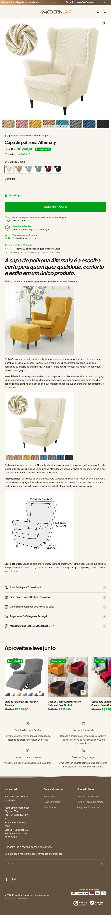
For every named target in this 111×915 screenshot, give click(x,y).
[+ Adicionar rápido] (39, 692)
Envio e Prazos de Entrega (90, 802)
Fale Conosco (51, 807)
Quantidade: (11, 179)
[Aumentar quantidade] (21, 185)
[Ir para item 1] (44, 126)
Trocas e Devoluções (88, 797)
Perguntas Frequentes (88, 807)
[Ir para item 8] (66, 126)
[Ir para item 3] (50, 126)
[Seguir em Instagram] (14, 879)
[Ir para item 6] (60, 126)
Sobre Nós (49, 797)
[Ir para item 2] (47, 126)
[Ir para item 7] (63, 126)
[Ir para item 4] (53, 126)
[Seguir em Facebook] (7, 879)
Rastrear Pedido (52, 802)
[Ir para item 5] (57, 126)
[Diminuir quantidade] (9, 185)
